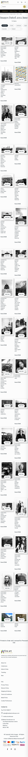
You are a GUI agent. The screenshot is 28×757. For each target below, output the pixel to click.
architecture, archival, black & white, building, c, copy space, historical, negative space (4, 304)
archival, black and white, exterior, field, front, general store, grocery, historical (3, 161)
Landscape (19, 25)
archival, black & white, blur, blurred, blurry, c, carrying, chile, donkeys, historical (17, 194)
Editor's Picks (13, 11)
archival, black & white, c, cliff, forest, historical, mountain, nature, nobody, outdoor (17, 304)
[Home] (6, 2)
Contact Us (4, 707)
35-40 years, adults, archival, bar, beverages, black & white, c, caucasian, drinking (3, 517)
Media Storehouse (18, 738)
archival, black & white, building (16, 157)
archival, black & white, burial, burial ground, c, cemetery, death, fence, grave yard (17, 345)
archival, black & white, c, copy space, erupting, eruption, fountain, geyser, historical (17, 232)
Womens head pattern (18, 84)
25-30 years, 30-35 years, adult (17, 377)
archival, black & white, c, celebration (3, 412)
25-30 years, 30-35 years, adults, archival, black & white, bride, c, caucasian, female (18, 523)
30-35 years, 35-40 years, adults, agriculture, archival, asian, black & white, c (3, 554)
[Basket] (21, 2)
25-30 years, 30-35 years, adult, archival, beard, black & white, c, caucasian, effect (3, 597)
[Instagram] (15, 750)
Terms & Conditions (6, 694)
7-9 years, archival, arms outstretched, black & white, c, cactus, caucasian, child (4, 91)
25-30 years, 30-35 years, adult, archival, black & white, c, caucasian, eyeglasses (17, 483)
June (21, 14)
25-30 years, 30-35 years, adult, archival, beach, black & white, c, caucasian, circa (3, 51)
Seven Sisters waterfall (3, 625)
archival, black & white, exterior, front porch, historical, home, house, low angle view (3, 227)
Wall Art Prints (3, 14)
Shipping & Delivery (6, 691)
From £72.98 (4, 61)
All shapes (5, 25)
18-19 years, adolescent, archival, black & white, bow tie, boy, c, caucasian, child (3, 128)
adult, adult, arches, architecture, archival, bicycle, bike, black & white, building (4, 383)
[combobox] (12, 6)
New (26, 11)
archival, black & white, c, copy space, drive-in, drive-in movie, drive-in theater (18, 414)
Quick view (7, 43)
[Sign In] (25, 2)
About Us (3, 663)
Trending (21, 11)
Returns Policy (5, 688)
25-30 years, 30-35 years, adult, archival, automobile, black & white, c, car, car (3, 486)
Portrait (11, 25)
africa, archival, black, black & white (3, 190)
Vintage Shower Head (16, 625)
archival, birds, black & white (3, 448)
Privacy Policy (5, 685)
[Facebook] (7, 750)
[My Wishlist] (18, 2)
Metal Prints (4, 697)
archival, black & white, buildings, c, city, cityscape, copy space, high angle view (17, 52)
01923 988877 (7, 710)
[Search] (24, 6)
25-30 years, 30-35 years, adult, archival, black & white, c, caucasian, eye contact (17, 449)
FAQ (2, 681)
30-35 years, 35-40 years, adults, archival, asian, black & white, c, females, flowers (17, 123)
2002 (18, 14)
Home (7, 14)
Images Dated (13, 14)
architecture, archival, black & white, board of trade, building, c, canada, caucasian (18, 591)
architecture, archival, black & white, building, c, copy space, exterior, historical (4, 264)
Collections (5, 11)
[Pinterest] (11, 750)
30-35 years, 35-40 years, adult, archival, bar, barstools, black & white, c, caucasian (17, 560)
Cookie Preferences (6, 700)
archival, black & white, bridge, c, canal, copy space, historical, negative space (17, 265)
